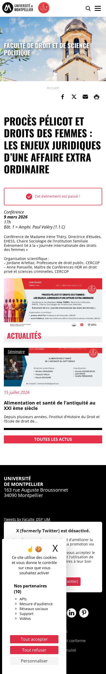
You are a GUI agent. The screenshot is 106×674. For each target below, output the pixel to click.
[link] (62, 97)
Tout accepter (34, 639)
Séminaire (16, 351)
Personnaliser (34, 661)
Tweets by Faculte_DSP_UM (27, 519)
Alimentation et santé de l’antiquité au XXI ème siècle (49, 405)
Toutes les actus (53, 439)
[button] (85, 97)
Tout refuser (34, 650)
